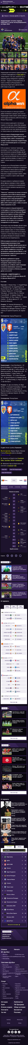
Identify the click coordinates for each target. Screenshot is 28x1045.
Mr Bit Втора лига (11, 696)
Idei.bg (8, 1023)
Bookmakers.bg (5, 936)
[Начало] (3, 15)
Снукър (4, 996)
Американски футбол (8, 998)
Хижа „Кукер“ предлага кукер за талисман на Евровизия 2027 (18, 839)
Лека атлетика (6, 987)
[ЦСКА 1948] (5, 7)
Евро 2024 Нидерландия (15, 469)
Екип (3, 1004)
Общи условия (19, 1007)
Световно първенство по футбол (9, 973)
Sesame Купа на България (9, 956)
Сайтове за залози (6, 934)
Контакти (4, 1010)
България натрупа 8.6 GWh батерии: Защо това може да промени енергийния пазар (18, 819)
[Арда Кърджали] (9, 7)
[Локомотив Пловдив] (21, 7)
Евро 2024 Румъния (6, 472)
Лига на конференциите (21, 971)
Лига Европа (6, 971)
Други (16, 976)
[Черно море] (25, 7)
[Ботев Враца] (27, 7)
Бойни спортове (7, 994)
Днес (13, 607)
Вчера (7, 607)
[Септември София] (17, 7)
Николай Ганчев (8, 30)
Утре (20, 607)
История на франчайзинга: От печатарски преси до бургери (18, 832)
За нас (3, 1012)
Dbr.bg (19, 1023)
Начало (6, 15)
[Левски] (7, 7)
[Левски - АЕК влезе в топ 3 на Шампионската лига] (13, 768)
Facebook (21, 458)
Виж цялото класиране (13, 924)
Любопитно (18, 1002)
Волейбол (5, 983)
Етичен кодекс (6, 1007)
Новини (4, 949)
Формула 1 (18, 985)
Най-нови (4, 708)
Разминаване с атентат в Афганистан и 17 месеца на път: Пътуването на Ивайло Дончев (18, 811)
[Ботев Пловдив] (11, 7)
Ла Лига (8, 644)
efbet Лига (9, 612)
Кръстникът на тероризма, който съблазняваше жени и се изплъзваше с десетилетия (19, 804)
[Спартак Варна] (13, 7)
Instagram (19, 460)
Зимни (4, 992)
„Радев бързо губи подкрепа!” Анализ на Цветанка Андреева (19, 826)
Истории (4, 1002)
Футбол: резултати (6, 938)
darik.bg (13, 815)
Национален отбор (20, 956)
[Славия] (15, 7)
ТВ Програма (19, 1004)
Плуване (17, 994)
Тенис (4, 985)
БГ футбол (5, 952)
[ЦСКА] (3, 7)
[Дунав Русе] (19, 7)
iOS (15, 465)
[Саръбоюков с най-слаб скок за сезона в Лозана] (13, 714)
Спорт (3, 981)
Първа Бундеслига (7, 967)
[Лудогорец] (1, 7)
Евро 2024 (23, 15)
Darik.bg (8, 1019)
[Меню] (1, 10)
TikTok (12, 460)
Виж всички (13, 702)
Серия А (8, 658)
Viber (2, 460)
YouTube (7, 460)
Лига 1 (8, 675)
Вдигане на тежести (20, 987)
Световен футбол (14, 15)
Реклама (17, 1012)
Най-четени (5, 745)
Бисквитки (18, 1010)
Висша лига (9, 623)
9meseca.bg (19, 1019)
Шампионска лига (19, 969)
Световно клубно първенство (7, 977)
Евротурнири (6, 958)
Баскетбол (18, 983)
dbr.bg (12, 807)
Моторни (17, 992)
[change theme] (25, 10)
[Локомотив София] (23, 7)
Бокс (4, 990)
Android (10, 465)
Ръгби (16, 998)
